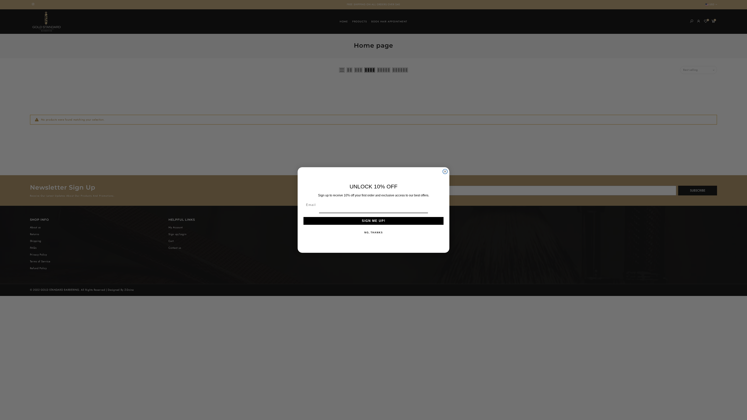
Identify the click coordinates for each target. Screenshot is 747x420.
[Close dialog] (445, 171)
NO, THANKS (373, 232)
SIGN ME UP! (373, 220)
